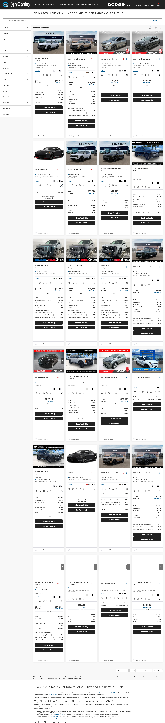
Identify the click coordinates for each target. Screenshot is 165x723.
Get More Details (49, 112)
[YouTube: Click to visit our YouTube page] (112, 4)
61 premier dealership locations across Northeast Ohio (69, 718)
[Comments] (61, 75)
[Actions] (61, 59)
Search (155, 20)
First (119, 671)
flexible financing (53, 694)
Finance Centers (54, 716)
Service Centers (59, 714)
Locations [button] (95, 4)
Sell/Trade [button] (71, 4)
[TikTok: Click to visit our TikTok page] (123, 4)
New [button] (39, 4)
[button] (62, 43)
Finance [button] (78, 4)
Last (149, 671)
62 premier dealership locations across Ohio (100, 691)
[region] (49, 96)
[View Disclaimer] (50, 75)
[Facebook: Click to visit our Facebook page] (109, 4)
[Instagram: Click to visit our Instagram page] (119, 4)
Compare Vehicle (43, 136)
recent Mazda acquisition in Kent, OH (106, 692)
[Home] (35, 4)
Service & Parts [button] (86, 4)
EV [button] (56, 4)
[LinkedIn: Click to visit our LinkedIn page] (116, 4)
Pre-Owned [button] (45, 4)
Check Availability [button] (49, 107)
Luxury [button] (52, 4)
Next (143, 671)
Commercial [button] (62, 4)
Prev (125, 671)
